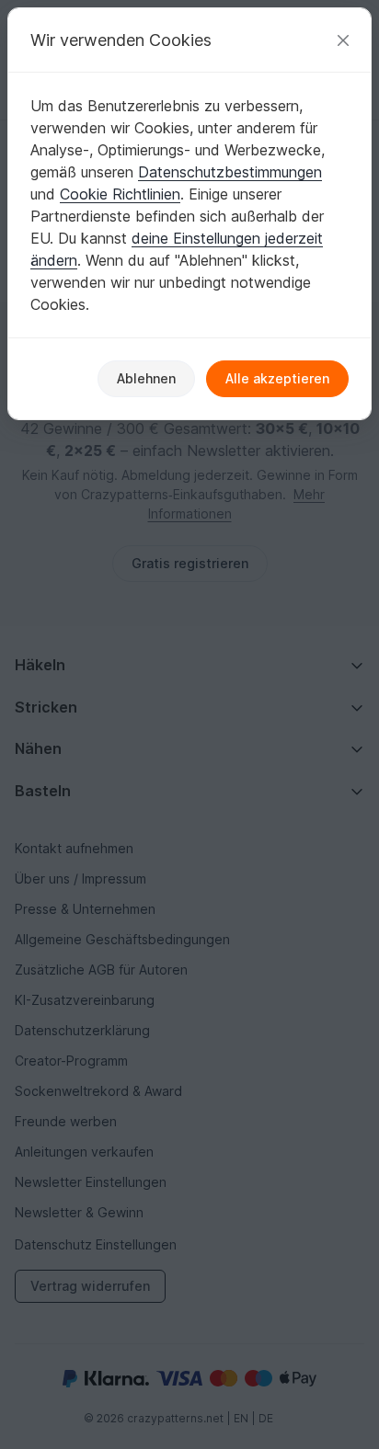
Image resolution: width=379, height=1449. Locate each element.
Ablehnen (146, 378)
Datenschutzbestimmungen (230, 172)
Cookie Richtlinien (120, 194)
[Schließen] (343, 40)
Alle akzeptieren (277, 378)
